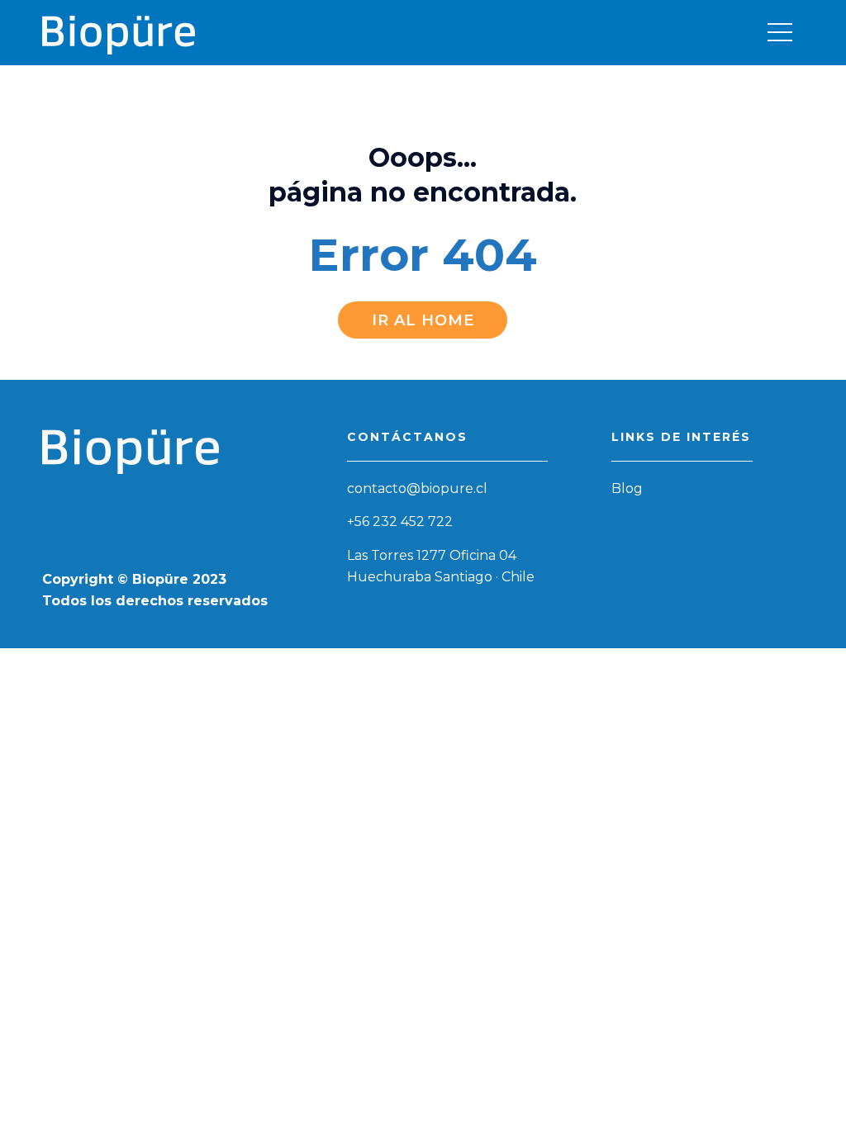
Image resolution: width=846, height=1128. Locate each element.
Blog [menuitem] (627, 488)
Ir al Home (423, 320)
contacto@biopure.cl (417, 488)
